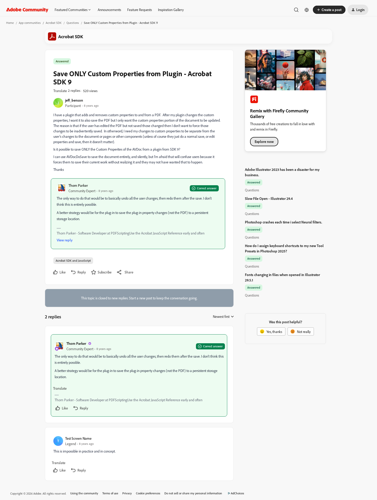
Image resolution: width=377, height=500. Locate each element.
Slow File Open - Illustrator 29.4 (269, 198)
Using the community (84, 493)
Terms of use (110, 493)
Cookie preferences (148, 493)
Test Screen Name (78, 438)
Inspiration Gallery (171, 9)
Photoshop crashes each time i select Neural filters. (283, 222)
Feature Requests (139, 9)
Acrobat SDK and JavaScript (73, 260)
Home (10, 23)
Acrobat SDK (54, 23)
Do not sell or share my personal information (193, 493)
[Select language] (307, 10)
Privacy (127, 493)
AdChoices (237, 493)
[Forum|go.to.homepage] (27, 10)
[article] (139, 375)
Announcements (109, 9)
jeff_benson (74, 100)
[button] (329, 10)
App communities (30, 23)
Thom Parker (78, 185)
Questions (72, 23)
